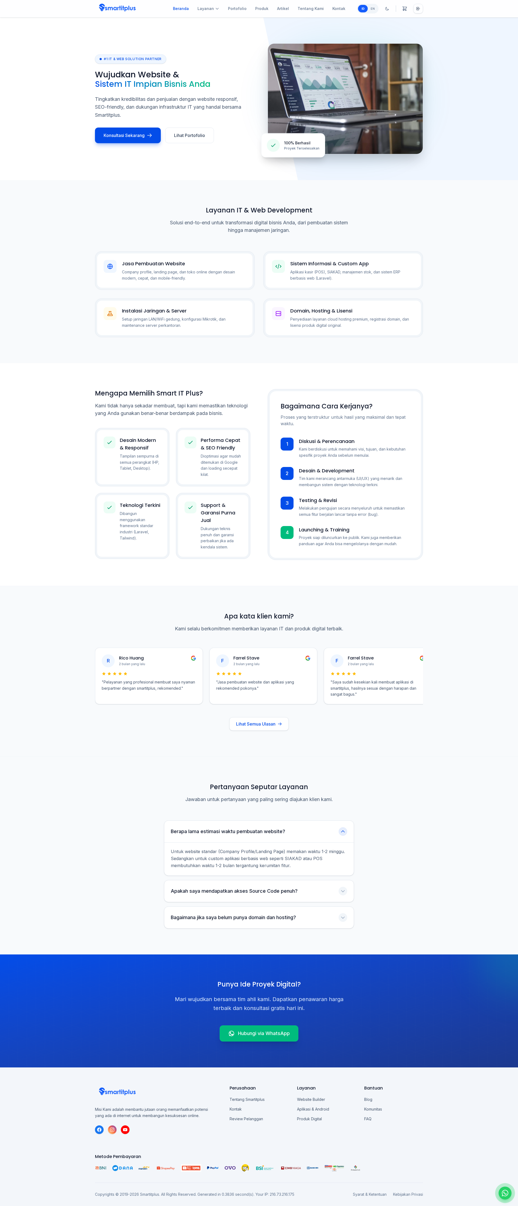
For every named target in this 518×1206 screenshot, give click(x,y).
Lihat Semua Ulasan (255, 724)
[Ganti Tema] (387, 8)
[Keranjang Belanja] (404, 8)
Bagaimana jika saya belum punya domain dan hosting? (233, 917)
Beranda (181, 8)
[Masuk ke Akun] (418, 8)
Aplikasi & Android (313, 1109)
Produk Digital (309, 1118)
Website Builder (311, 1099)
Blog (368, 1099)
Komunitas (373, 1109)
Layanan (205, 8)
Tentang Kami (311, 8)
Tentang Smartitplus (247, 1099)
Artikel (283, 8)
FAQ (368, 1118)
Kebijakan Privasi (408, 1194)
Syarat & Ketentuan (370, 1194)
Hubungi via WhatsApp (264, 1033)
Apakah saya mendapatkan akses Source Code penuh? (234, 891)
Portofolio (237, 8)
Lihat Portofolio (189, 135)
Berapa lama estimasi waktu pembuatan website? (228, 831)
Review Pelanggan (246, 1118)
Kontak (338, 8)
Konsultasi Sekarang (124, 135)
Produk (261, 8)
